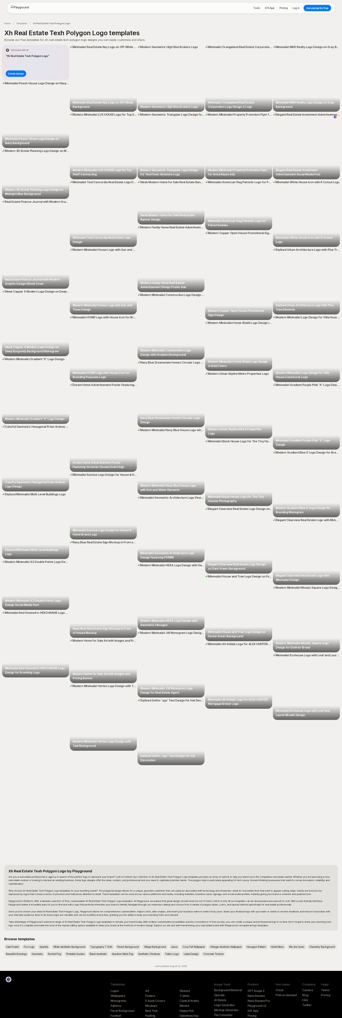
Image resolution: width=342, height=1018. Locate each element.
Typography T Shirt (101, 946)
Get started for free (317, 8)
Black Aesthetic (98, 953)
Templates (21, 23)
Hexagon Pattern (256, 946)
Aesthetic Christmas (149, 953)
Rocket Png (54, 953)
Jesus (174, 946)
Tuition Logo (172, 953)
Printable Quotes (75, 953)
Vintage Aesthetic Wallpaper (226, 946)
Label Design (191, 953)
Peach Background (128, 946)
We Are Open (296, 946)
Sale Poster (12, 946)
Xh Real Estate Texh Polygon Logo (51, 23)
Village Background (155, 946)
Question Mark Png (122, 953)
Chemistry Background (322, 946)
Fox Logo (29, 946)
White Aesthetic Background (69, 946)
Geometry (37, 953)
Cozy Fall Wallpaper (194, 946)
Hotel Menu (277, 946)
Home (7, 23)
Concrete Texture (213, 953)
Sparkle (44, 946)
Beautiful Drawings (16, 953)
